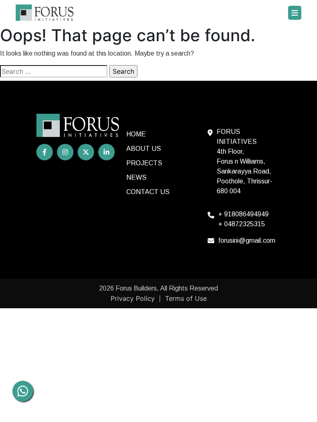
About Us (143, 148)
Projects (144, 162)
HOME (136, 134)
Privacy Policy (133, 298)
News (136, 177)
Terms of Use (186, 298)
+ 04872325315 (241, 223)
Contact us (148, 191)
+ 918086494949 (243, 214)
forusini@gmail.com (246, 240)
